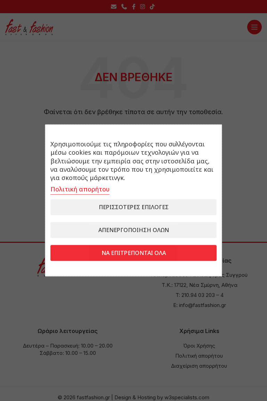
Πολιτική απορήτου (80, 189)
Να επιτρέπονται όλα (134, 253)
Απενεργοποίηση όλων (133, 230)
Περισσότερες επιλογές (134, 207)
